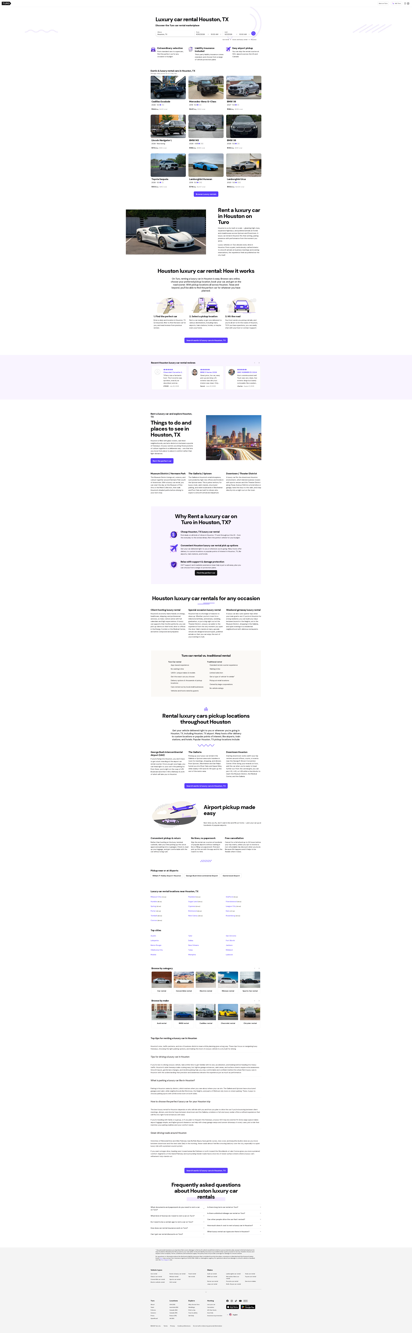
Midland (229, 950)
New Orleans (193, 945)
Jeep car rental (212, 1284)
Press (152, 1315)
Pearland (194, 897)
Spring (156, 906)
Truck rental (192, 1274)
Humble (156, 901)
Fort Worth (230, 940)
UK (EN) (172, 1318)
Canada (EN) (173, 1310)
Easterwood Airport (231, 876)
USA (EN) (172, 1304)
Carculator (210, 1307)
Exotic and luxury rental (240, 39)
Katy (230, 911)
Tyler (190, 936)
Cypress (194, 906)
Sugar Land (195, 901)
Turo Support (165, 1260)
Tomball (156, 916)
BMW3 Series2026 (208, 372)
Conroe (156, 920)
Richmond (195, 911)
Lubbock (229, 955)
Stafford (232, 897)
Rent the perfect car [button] (162, 461)
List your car (211, 1304)
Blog (245, 1301)
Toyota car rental (250, 1276)
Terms (166, 1326)
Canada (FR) (173, 1313)
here (161, 1258)
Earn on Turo (383, 3)
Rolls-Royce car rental (233, 1284)
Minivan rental (174, 1276)
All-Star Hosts (211, 1310)
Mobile (153, 955)
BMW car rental (212, 1276)
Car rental (226, 39)
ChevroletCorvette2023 (173, 372)
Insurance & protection (214, 1315)
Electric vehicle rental (158, 1282)
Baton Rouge (156, 945)
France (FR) (173, 1315)
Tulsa (190, 950)
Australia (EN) (174, 1307)
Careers (153, 1313)
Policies (153, 1310)
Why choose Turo (194, 1304)
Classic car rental (156, 1276)
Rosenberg (233, 916)
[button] (406, 3)
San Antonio (231, 936)
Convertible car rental (158, 1279)
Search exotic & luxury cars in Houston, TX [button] (206, 340)
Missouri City (158, 897)
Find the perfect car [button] (206, 573)
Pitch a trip (191, 1310)
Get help (191, 1315)
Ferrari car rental (212, 1281)
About (153, 1304)
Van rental (191, 1276)
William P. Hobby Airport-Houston (166, 876)
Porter (156, 911)
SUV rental (173, 1282)
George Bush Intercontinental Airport (202, 876)
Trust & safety (192, 1313)
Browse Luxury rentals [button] (206, 194)
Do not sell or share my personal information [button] (207, 1326)
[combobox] (175, 34)
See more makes (250, 1281)
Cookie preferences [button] (184, 1326)
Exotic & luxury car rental (178, 1274)
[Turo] (6, 3)
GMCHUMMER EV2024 (247, 372)
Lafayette (155, 940)
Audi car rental (212, 1274)
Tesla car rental (250, 1274)
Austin (153, 936)
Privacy (172, 1326)
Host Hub (210, 1313)
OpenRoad (154, 1318)
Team (152, 1307)
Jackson (229, 945)
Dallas (190, 940)
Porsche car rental (232, 1281)
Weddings (191, 1307)
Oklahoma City (157, 950)
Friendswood (233, 901)
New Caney (195, 916)
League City (233, 906)
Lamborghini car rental (233, 1274)
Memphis (192, 955)
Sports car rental (175, 1279)
